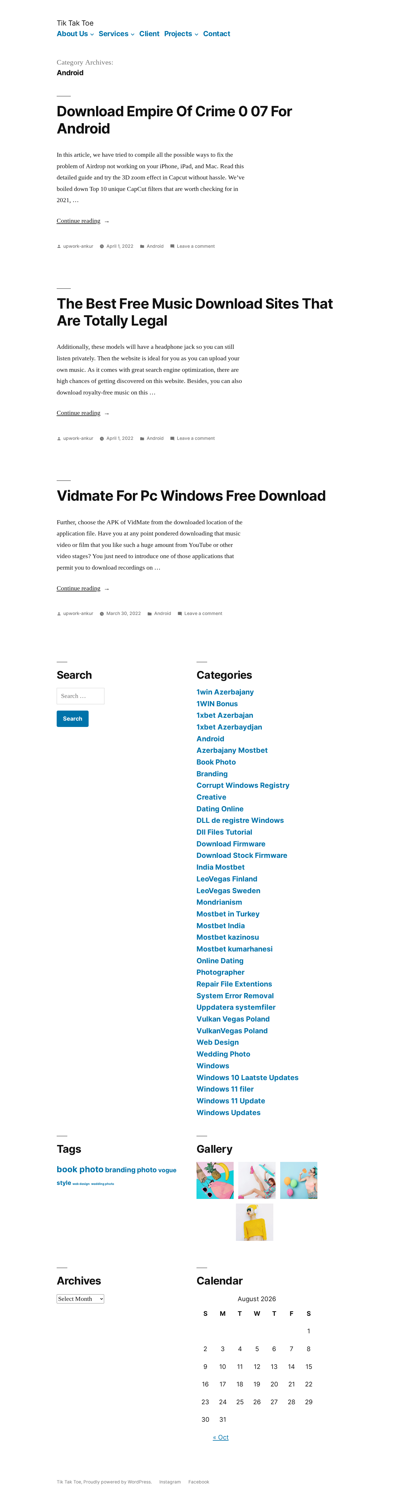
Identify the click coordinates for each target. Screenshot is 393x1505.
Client (149, 33)
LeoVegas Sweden (228, 890)
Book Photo (216, 762)
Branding (212, 773)
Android (155, 246)
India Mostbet (221, 867)
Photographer (221, 972)
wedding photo (102, 1184)
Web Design (218, 1042)
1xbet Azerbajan (225, 715)
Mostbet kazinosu (228, 937)
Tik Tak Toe (75, 23)
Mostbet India (221, 925)
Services (113, 33)
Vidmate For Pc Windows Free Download (191, 495)
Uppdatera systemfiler (236, 1007)
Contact (216, 33)
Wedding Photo (223, 1054)
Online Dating (220, 960)
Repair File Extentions (234, 984)
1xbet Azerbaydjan (229, 727)
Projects (178, 33)
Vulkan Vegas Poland (233, 1019)
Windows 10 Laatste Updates (248, 1077)
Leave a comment (196, 246)
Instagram (170, 1482)
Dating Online (220, 808)
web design (81, 1184)
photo (147, 1170)
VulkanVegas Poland (232, 1030)
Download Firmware (231, 843)
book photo (80, 1169)
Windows (213, 1065)
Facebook (198, 1482)
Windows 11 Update (231, 1100)
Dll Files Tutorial (224, 832)
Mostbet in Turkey (228, 914)
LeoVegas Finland (227, 879)
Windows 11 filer (225, 1089)
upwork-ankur (78, 246)
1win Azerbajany (225, 692)
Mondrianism (219, 902)
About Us (72, 33)
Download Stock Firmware (242, 855)
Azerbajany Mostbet (232, 750)
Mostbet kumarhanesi (235, 949)
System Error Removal (235, 995)
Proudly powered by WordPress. (118, 1482)
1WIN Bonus (217, 703)
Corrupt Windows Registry (243, 785)
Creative (211, 797)
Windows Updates (229, 1112)
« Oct (221, 1437)
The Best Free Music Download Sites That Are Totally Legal (195, 312)
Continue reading (83, 221)
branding (120, 1170)
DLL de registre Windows (240, 820)
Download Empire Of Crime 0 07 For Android (174, 119)
